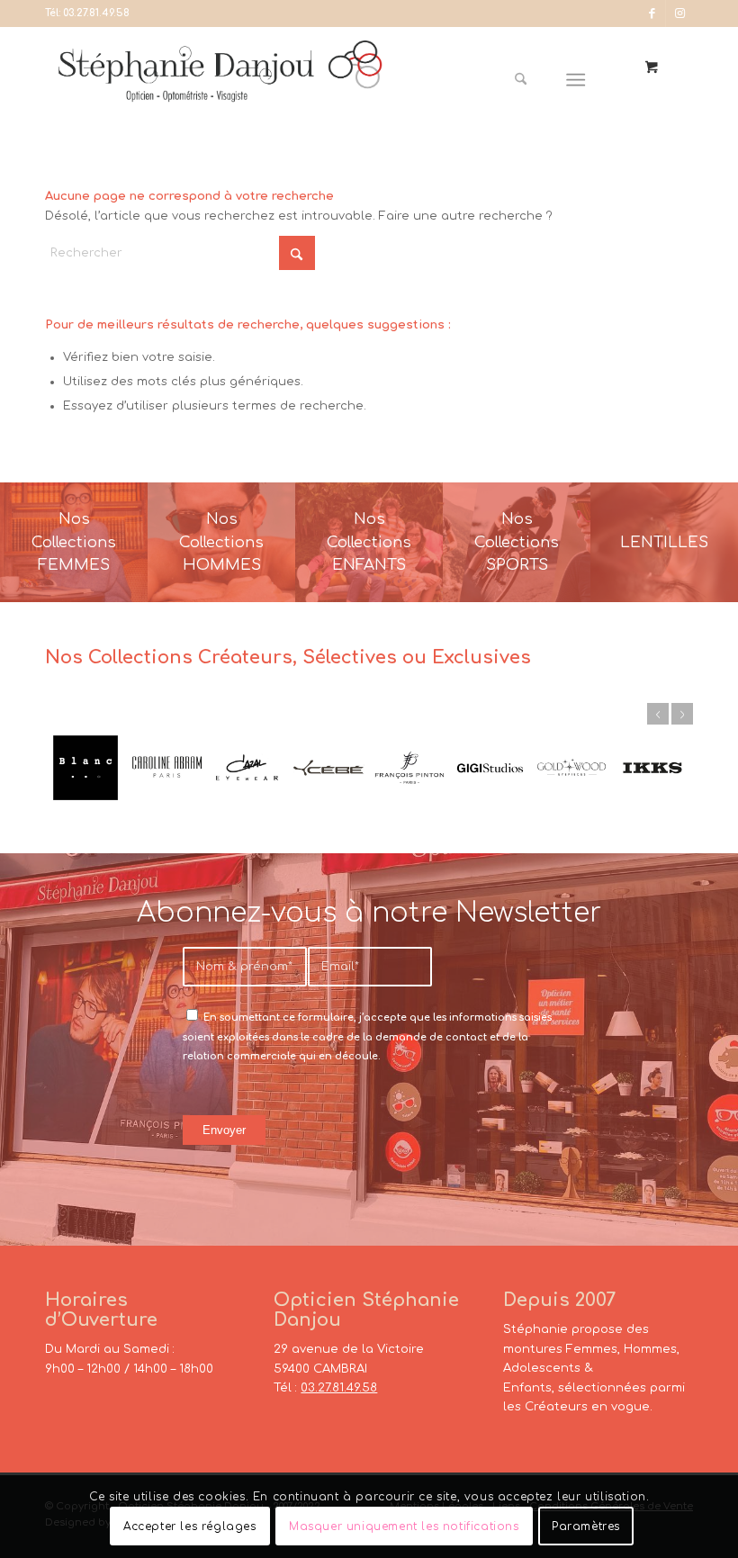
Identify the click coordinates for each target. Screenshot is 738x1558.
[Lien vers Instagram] (679, 13)
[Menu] (576, 80)
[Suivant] (682, 714)
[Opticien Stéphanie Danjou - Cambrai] (220, 80)
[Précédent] (658, 714)
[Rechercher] (521, 80)
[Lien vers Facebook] (652, 13)
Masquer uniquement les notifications (404, 1526)
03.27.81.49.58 (96, 13)
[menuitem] (527, 80)
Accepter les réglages (189, 1526)
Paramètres (586, 1526)
